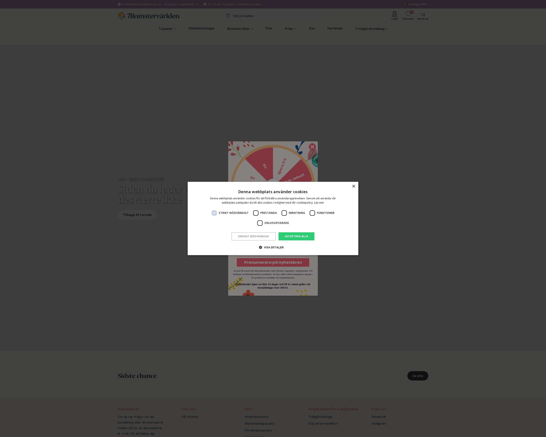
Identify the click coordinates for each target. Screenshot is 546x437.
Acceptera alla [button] (296, 236)
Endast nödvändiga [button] (253, 236)
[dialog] (273, 218)
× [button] (353, 186)
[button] (273, 247)
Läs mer (319, 202)
